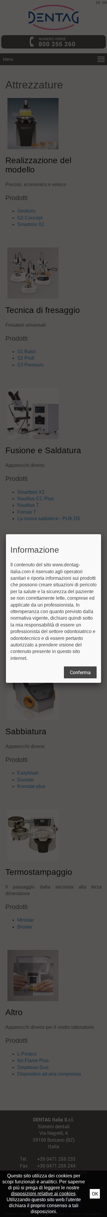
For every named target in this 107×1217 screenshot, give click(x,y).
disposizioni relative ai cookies (43, 1193)
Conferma (80, 672)
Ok (95, 1193)
